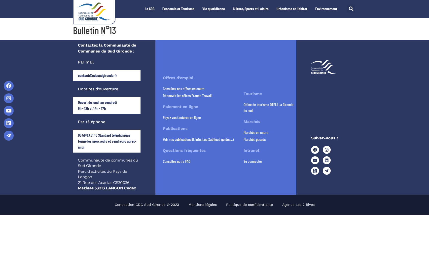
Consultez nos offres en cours (183, 88)
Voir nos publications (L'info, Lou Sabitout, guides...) (198, 139)
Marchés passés (255, 139)
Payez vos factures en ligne (182, 117)
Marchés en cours (256, 132)
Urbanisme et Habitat (292, 8)
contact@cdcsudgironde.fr (97, 75)
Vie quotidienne (213, 8)
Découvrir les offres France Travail (187, 95)
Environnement (326, 8)
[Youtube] (9, 111)
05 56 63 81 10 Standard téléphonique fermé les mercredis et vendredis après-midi (107, 141)
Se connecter (253, 161)
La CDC (149, 8)
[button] (351, 8)
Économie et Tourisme (178, 8)
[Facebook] (9, 86)
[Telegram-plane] (9, 136)
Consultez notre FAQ (176, 161)
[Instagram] (9, 98)
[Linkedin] (9, 123)
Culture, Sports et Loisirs (251, 8)
